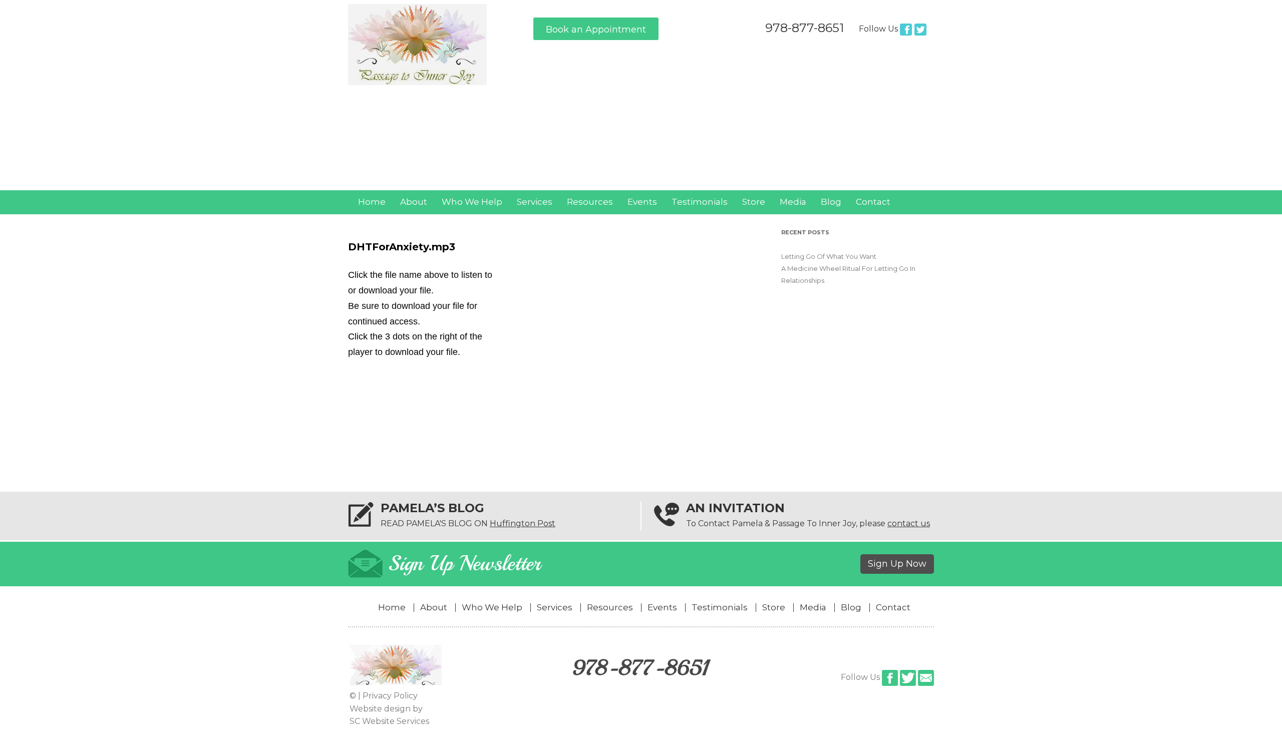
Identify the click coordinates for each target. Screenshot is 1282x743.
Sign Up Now (897, 563)
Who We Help (472, 202)
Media (793, 202)
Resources (590, 202)
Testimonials (700, 202)
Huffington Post (522, 523)
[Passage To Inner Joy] (417, 82)
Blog (831, 202)
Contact (873, 202)
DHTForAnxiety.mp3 (401, 247)
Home (372, 202)
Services (534, 202)
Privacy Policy (390, 695)
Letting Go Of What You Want (828, 256)
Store (753, 202)
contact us (908, 523)
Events (642, 202)
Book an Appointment (596, 29)
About (413, 202)
